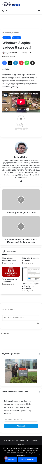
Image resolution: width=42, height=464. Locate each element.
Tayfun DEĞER (10, 53)
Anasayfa (7, 33)
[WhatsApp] (26, 63)
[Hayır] (39, 454)
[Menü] (39, 11)
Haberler (15, 33)
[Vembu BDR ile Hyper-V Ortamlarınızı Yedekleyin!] (31, 274)
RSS (19, 175)
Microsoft (16, 38)
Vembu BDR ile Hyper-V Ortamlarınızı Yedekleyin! (30, 286)
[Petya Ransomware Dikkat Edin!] (11, 272)
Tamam (11, 459)
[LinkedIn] (15, 63)
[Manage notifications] (6, 458)
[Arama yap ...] (3, 11)
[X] (10, 63)
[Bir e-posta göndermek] (16, 53)
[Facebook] (4, 63)
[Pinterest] (21, 63)
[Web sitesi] (21, 181)
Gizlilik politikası (27, 459)
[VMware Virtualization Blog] (11, 4)
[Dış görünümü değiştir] (7, 11)
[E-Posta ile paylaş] (32, 63)
